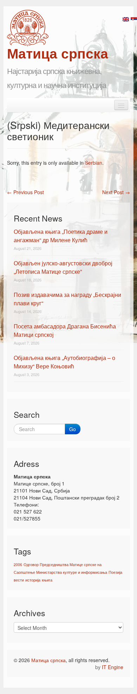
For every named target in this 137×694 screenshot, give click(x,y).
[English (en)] (126, 18)
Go (72, 429)
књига (47, 580)
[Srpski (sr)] (134, 18)
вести (19, 580)
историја (32, 580)
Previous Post (25, 192)
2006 (18, 564)
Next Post (116, 192)
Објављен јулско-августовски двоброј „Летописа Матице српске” (63, 267)
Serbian (93, 162)
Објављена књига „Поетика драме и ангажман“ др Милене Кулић (60, 235)
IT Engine (112, 667)
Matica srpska (27, 28)
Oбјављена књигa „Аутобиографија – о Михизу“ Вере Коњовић (64, 362)
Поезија (115, 572)
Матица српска (48, 660)
